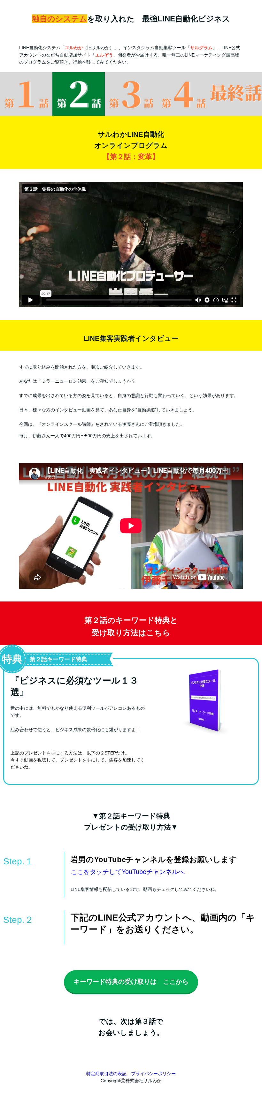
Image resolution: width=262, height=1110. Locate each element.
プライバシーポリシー (153, 1073)
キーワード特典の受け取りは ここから (131, 981)
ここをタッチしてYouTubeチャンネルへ (128, 871)
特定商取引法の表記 (106, 1073)
